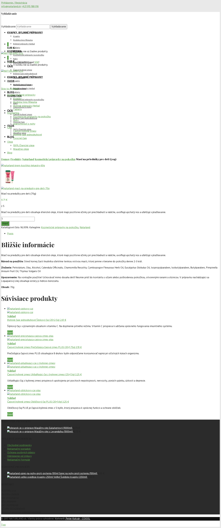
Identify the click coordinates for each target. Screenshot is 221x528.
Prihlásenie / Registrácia (14, 3)
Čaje (10, 66)
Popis (10, 234)
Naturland (28, 159)
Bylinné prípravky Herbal (24, 44)
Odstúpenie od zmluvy (19, 456)
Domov (5, 159)
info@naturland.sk (11, 7)
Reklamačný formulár (18, 460)
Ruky (15, 59)
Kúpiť (5, 223)
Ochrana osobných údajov (21, 453)
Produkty (15, 159)
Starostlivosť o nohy (22, 62)
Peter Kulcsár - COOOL (77, 519)
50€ (36, 62)
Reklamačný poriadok (19, 449)
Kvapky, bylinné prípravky (25, 33)
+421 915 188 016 (30, 7)
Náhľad (11, 316)
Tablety (16, 48)
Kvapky (16, 36)
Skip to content (9, 89)
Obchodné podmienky (19, 445)
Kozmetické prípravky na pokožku (28, 55)
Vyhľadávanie (8, 27)
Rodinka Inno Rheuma (23, 40)
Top (3, 525)
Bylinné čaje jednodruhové (25, 74)
